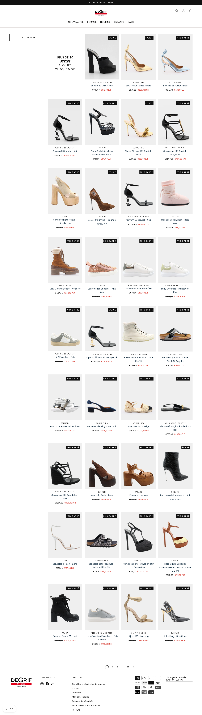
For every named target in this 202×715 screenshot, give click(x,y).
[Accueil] (101, 13)
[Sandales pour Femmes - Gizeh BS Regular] (175, 329)
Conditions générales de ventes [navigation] (88, 684)
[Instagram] (42, 683)
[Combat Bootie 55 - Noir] (65, 607)
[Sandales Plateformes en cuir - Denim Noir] (138, 535)
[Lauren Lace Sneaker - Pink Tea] (102, 260)
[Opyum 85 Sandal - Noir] (138, 191)
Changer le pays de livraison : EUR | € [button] (176, 678)
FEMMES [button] (92, 22)
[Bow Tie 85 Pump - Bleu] (175, 56)
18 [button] (128, 667)
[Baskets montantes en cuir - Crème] (138, 329)
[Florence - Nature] (138, 466)
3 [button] (117, 667)
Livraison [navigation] (76, 692)
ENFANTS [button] (119, 22)
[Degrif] (21, 682)
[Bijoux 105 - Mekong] (138, 607)
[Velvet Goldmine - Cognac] (102, 191)
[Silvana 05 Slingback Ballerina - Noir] (175, 397)
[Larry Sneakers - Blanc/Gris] (138, 260)
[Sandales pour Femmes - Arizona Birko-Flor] (102, 535)
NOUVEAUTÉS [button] (76, 22)
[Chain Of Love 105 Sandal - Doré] (138, 122)
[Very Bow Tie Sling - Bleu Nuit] (102, 397)
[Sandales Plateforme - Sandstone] (65, 191)
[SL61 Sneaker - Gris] (65, 328)
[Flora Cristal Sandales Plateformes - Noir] (102, 122)
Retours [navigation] (76, 709)
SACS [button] (131, 22)
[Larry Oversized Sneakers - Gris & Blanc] (102, 607)
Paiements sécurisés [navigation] (82, 701)
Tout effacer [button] (27, 37)
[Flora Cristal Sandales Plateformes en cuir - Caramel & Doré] (175, 535)
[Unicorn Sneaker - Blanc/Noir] (65, 397)
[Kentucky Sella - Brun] (102, 466)
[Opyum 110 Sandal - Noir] (65, 122)
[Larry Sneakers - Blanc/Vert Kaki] (175, 260)
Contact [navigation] (76, 688)
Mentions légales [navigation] (80, 696)
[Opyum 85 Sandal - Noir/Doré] (102, 328)
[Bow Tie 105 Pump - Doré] (138, 56)
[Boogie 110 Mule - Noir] (102, 56)
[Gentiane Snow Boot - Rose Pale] (175, 191)
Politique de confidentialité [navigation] (86, 705)
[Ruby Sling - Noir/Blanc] (175, 607)
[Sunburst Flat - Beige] (138, 397)
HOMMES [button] (105, 22)
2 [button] (112, 667)
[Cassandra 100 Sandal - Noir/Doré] (175, 122)
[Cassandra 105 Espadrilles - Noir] (65, 466)
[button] (176, 10)
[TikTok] (52, 683)
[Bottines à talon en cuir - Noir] (175, 466)
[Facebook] (47, 683)
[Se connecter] (183, 10)
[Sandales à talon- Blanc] (65, 535)
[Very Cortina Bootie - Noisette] (65, 260)
